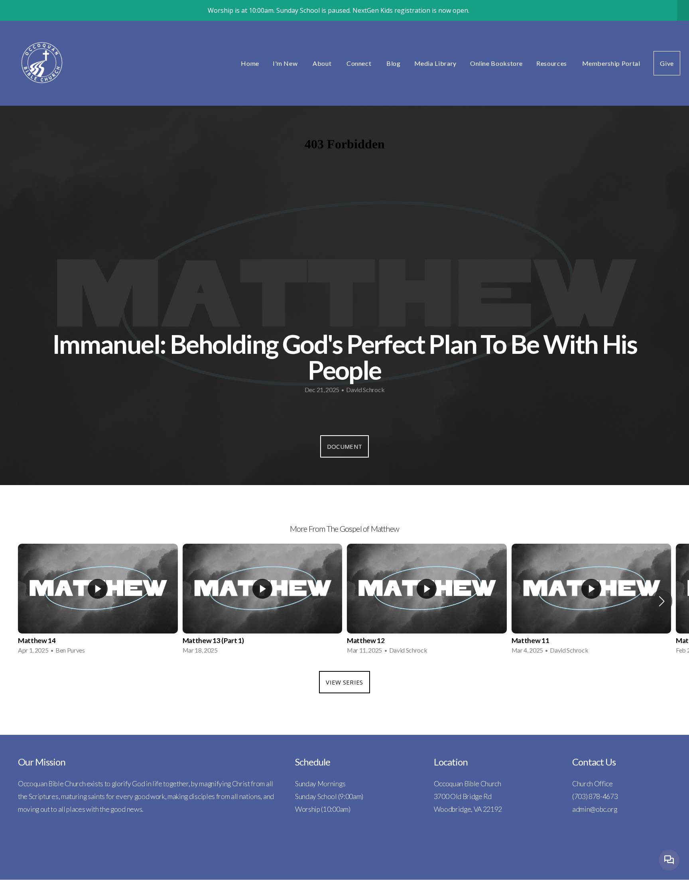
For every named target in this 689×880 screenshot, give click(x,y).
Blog (393, 63)
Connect (359, 63)
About (323, 63)
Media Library (435, 63)
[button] (661, 601)
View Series (344, 682)
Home (250, 63)
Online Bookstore (496, 63)
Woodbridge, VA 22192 (468, 809)
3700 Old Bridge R (461, 796)
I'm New (286, 63)
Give (667, 63)
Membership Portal (611, 63)
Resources (552, 63)
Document (344, 446)
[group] (98, 601)
